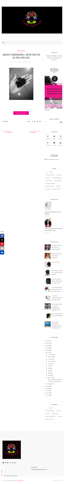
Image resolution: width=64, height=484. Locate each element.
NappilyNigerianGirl (57, 177)
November (50, 356)
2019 (47, 347)
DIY (46, 172)
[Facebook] (2, 236)
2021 (47, 343)
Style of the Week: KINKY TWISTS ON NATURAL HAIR (57, 281)
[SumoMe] (2, 252)
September (51, 361)
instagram (60, 138)
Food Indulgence (50, 175)
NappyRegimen (57, 180)
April (49, 373)
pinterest (48, 145)
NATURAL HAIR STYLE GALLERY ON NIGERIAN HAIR (58, 247)
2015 (47, 388)
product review (56, 189)
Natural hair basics (50, 183)
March (49, 375)
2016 (47, 386)
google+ (61, 145)
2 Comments (5, 121)
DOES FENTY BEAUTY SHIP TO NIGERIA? (53, 213)
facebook (48, 138)
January (50, 384)
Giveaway (58, 175)
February (50, 377)
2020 (47, 345)
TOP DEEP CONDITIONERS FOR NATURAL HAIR (57, 297)
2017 (47, 352)
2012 (47, 395)
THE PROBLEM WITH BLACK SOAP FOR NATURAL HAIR (57, 289)
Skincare (58, 186)
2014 (47, 390)
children (48, 189)
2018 (47, 350)
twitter (54, 138)
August (50, 363)
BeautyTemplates (18, 480)
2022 (47, 341)
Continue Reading (21, 113)
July (49, 366)
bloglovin (54, 145)
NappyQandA (21, 50)
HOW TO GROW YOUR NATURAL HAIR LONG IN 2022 (53, 229)
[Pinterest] (2, 244)
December (50, 354)
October (50, 359)
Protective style (50, 186)
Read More (54, 60)
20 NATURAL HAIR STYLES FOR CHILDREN (57, 255)
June (49, 368)
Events (50, 172)
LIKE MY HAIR (55, 262)
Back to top (57, 480)
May (49, 370)
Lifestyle (48, 177)
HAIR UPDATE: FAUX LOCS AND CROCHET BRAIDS (57, 272)
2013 (47, 393)
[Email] (2, 248)
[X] (2, 240)
